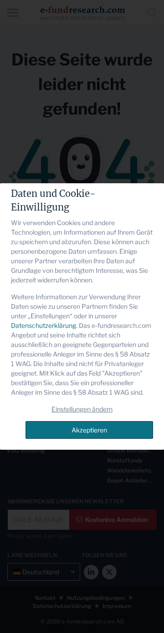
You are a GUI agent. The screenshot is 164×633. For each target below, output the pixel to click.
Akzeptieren (89, 430)
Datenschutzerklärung (43, 325)
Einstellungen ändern (82, 409)
